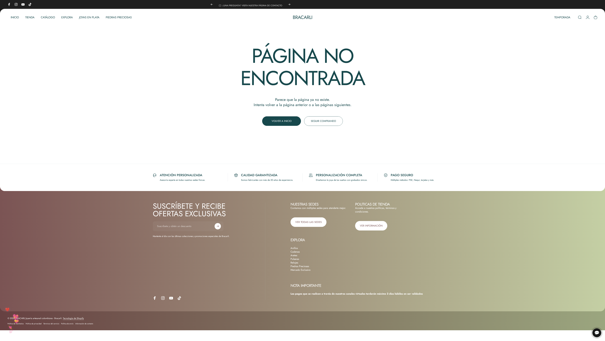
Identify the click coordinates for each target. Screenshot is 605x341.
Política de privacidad (33, 323)
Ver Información (371, 225)
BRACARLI (302, 17)
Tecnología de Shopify (73, 318)
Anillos (294, 248)
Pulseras (295, 259)
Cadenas (295, 252)
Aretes (294, 255)
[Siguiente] (289, 4)
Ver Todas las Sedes (308, 222)
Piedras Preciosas (300, 266)
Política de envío (67, 323)
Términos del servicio (51, 323)
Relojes (294, 262)
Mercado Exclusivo (301, 270)
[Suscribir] (218, 226)
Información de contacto (84, 323)
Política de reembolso (16, 323)
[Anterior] (211, 4)
